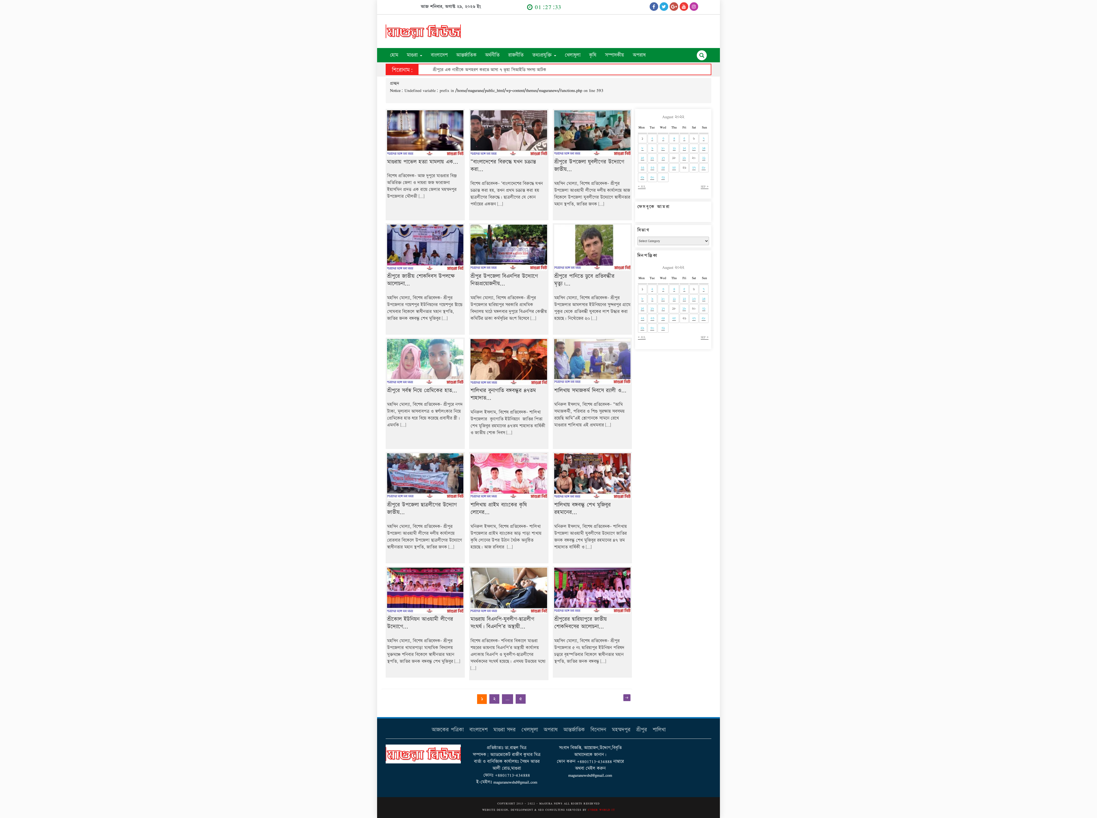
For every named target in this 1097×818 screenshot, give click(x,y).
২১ (703, 157)
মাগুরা (413, 55)
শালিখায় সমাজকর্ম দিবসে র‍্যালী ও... (590, 390)
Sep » (704, 186)
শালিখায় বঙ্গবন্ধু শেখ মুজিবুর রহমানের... (582, 508)
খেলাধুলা (572, 55)
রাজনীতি (516, 55)
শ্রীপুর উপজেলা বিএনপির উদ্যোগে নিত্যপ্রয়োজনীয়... (504, 280)
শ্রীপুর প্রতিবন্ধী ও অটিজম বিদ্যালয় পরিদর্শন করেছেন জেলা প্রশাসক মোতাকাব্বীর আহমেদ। (507, 70)
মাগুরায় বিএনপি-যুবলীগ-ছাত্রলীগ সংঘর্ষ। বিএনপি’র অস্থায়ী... (502, 623)
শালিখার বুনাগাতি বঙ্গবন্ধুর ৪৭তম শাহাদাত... (503, 394)
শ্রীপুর (641, 730)
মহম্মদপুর (621, 730)
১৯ (684, 157)
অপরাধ (639, 55)
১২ (684, 148)
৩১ (663, 177)
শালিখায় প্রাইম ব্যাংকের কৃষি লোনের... (499, 508)
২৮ (704, 167)
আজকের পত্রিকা (448, 730)
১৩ (694, 148)
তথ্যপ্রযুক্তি (542, 55)
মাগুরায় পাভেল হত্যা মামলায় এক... (422, 162)
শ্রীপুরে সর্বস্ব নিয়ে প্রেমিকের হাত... (422, 390)
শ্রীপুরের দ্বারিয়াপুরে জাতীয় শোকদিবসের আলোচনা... (580, 623)
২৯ (642, 177)
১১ (674, 148)
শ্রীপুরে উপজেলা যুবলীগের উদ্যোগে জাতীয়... (589, 165)
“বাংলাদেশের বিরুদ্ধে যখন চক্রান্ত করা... (503, 165)
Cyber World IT (601, 810)
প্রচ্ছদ (394, 83)
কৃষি (592, 55)
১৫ (642, 157)
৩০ (652, 177)
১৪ (703, 148)
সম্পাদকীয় (614, 55)
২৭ (694, 167)
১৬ (652, 157)
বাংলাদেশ (439, 55)
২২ (642, 167)
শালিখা (659, 730)
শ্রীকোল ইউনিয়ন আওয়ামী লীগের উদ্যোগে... (420, 623)
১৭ (663, 157)
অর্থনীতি (492, 55)
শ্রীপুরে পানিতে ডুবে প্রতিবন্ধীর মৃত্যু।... (584, 280)
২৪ (663, 167)
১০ (663, 148)
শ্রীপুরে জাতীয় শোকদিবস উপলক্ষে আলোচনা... (421, 280)
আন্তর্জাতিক (466, 55)
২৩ (652, 167)
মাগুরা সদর (504, 730)
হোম (394, 55)
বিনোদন (598, 730)
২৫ (674, 167)
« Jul (642, 186)
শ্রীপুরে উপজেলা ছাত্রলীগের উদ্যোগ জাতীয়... (422, 508)
